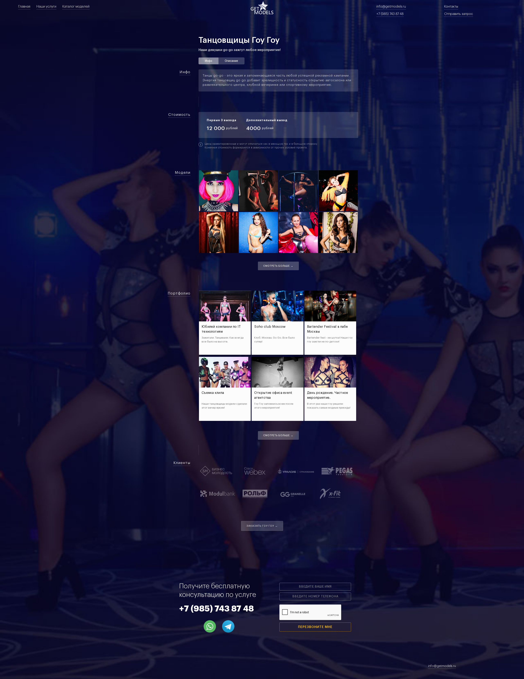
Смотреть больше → (278, 266)
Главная (24, 6)
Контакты (451, 6)
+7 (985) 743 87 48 (390, 14)
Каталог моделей (75, 6)
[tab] (208, 61)
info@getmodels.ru (391, 6)
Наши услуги (46, 6)
